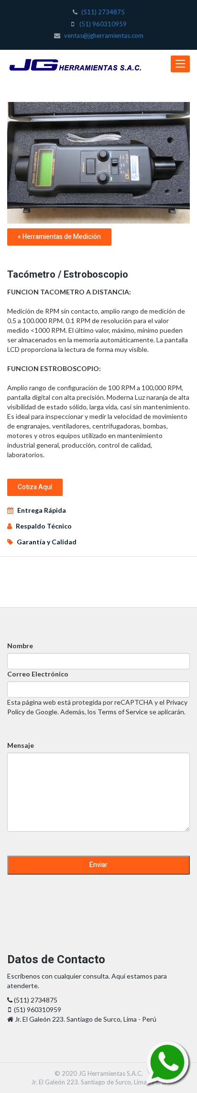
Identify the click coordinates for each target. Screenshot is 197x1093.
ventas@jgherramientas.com (103, 35)
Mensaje (20, 745)
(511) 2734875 (103, 12)
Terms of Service (123, 712)
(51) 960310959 (103, 24)
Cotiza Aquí (35, 487)
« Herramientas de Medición (59, 237)
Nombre (20, 646)
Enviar (98, 865)
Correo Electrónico (37, 674)
